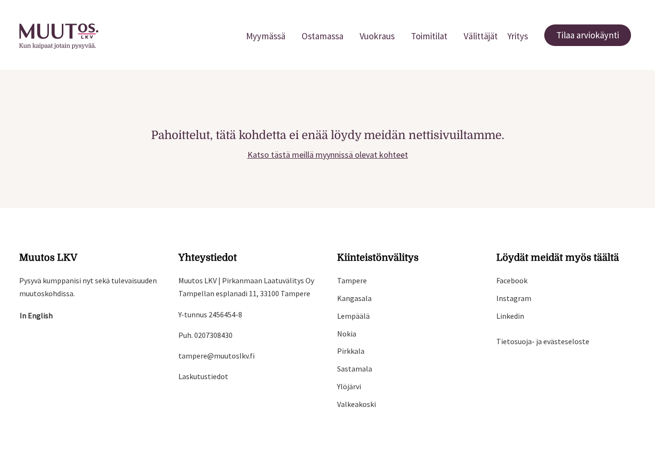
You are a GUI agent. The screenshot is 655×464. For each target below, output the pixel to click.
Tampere (352, 280)
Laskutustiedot (203, 376)
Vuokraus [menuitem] (377, 36)
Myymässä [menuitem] (265, 36)
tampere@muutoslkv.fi (216, 355)
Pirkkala (350, 351)
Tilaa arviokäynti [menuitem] (587, 35)
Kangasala (354, 298)
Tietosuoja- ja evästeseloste (542, 341)
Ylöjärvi (349, 386)
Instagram (513, 298)
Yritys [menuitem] (517, 36)
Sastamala (354, 368)
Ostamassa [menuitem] (322, 36)
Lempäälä (353, 316)
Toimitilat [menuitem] (429, 36)
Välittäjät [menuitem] (481, 36)
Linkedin (510, 316)
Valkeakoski (356, 404)
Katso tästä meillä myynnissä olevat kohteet (327, 154)
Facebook (511, 280)
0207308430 (213, 335)
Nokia (346, 333)
